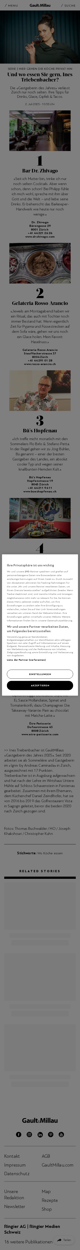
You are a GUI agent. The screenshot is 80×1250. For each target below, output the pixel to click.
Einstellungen (40, 673)
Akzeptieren (40, 685)
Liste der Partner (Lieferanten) (26, 659)
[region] (40, 625)
